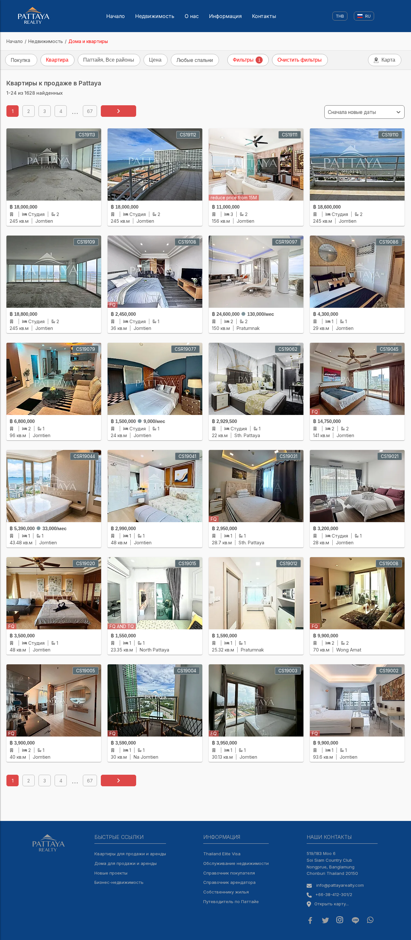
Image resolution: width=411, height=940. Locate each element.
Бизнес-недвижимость (119, 882)
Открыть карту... (331, 903)
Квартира (57, 60)
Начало (115, 16)
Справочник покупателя (229, 872)
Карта (388, 60)
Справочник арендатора (229, 882)
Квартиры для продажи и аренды (130, 853)
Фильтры (246, 60)
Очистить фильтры (299, 60)
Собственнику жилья (226, 891)
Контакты (264, 16)
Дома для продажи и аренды (125, 863)
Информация (225, 16)
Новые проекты (110, 872)
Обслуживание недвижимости (236, 863)
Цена (155, 60)
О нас (192, 16)
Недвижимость (154, 16)
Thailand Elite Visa (221, 853)
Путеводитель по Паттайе (231, 901)
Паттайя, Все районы (108, 60)
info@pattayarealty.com (340, 885)
